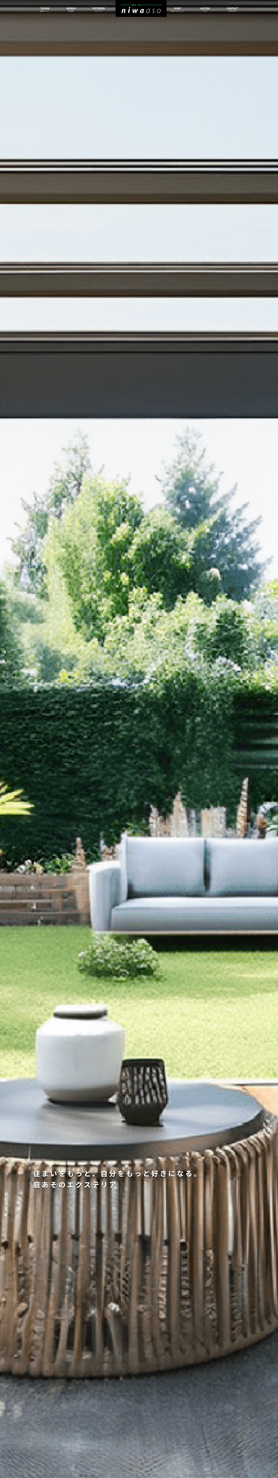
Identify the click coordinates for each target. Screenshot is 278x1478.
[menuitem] (45, 10)
